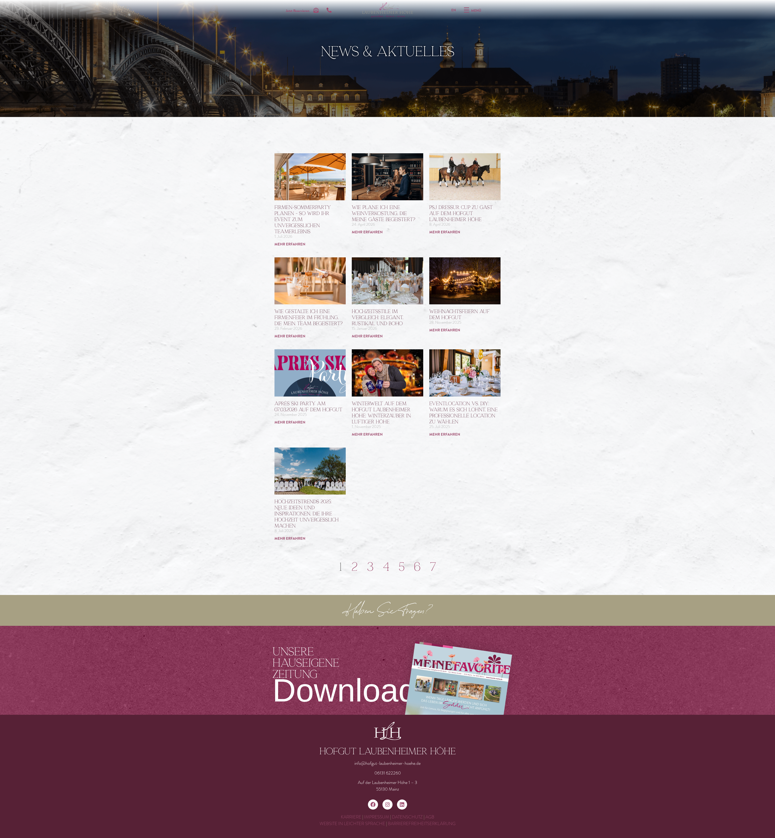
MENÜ (476, 10)
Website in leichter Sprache (352, 823)
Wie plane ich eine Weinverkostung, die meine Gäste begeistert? (383, 213)
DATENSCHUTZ (407, 817)
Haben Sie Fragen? (387, 611)
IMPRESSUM (376, 817)
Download (344, 690)
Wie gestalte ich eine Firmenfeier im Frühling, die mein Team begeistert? (308, 317)
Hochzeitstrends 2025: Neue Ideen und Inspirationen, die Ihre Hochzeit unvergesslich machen (306, 513)
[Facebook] (373, 804)
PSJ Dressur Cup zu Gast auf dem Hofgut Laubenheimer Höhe (461, 213)
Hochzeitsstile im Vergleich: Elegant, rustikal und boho (377, 317)
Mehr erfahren (289, 244)
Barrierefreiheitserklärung (422, 823)
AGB (429, 817)
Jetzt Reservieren (297, 10)
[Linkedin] (402, 804)
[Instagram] (387, 804)
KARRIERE (351, 817)
